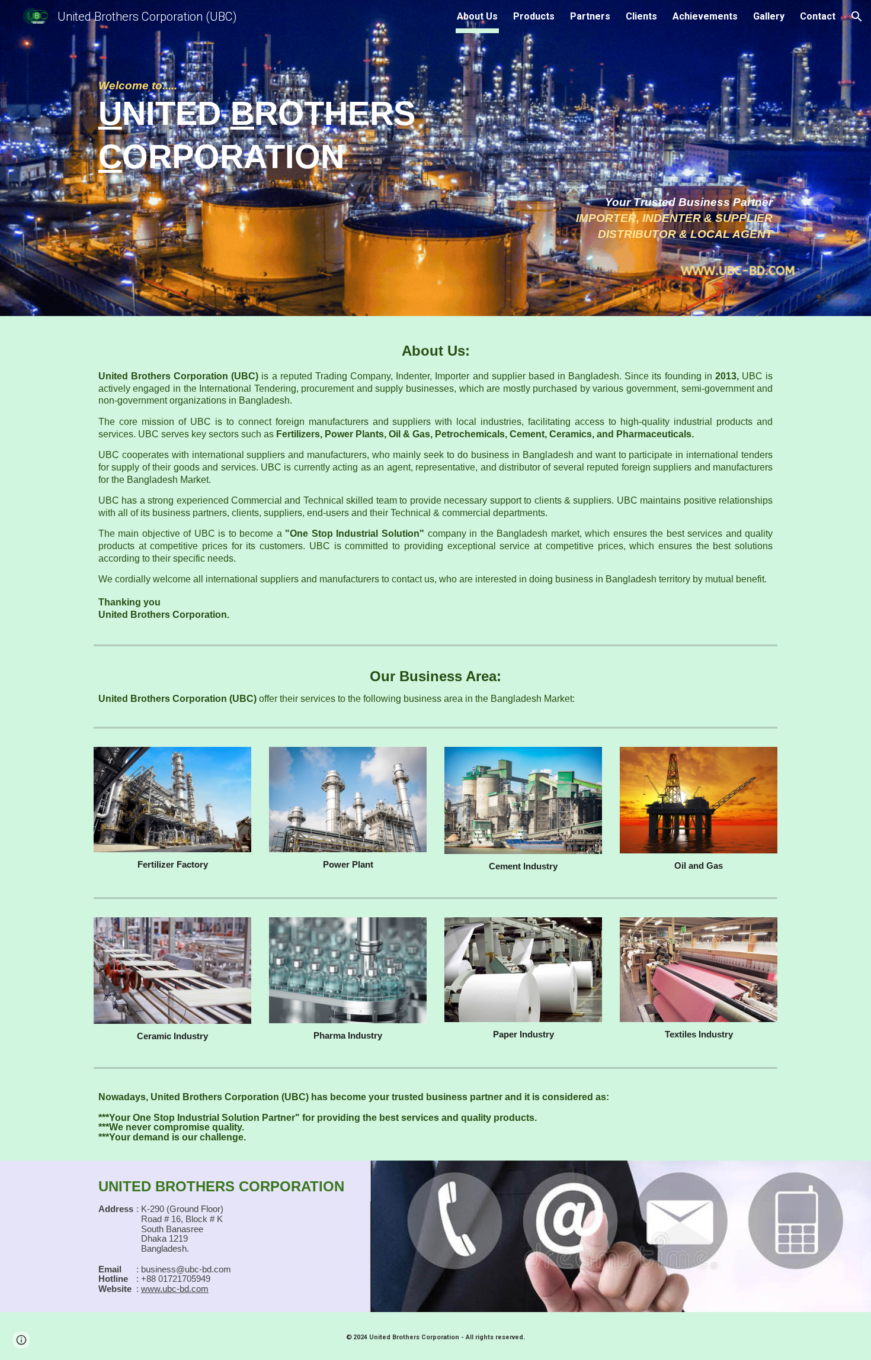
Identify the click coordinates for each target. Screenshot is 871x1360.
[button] (857, 16)
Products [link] (534, 16)
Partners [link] (590, 16)
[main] (435, 128)
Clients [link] (641, 16)
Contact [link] (817, 16)
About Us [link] (477, 16)
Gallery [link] (768, 16)
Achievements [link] (705, 16)
